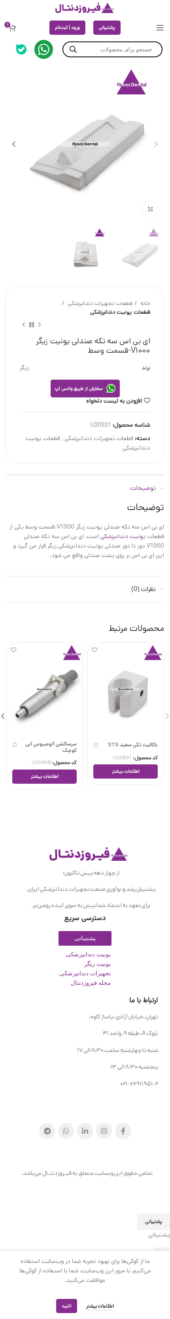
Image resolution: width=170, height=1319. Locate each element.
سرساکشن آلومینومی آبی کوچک (51, 747)
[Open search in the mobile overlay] (112, 49)
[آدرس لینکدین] (85, 1131)
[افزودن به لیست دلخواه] (94, 650)
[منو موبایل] (160, 28)
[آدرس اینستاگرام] (104, 1131)
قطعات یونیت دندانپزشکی (120, 312)
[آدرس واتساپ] (66, 1131)
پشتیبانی (107, 27)
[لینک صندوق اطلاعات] (43, 49)
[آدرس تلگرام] (47, 1131)
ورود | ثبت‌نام (67, 27)
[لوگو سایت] (85, 8)
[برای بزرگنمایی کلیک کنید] (150, 209)
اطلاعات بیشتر (99, 1306)
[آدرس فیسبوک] (123, 1131)
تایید (67, 1305)
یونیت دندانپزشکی (122, 536)
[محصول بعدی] (24, 325)
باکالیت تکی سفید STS (133, 745)
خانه (144, 303)
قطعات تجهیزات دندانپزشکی (99, 303)
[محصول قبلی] (39, 325)
